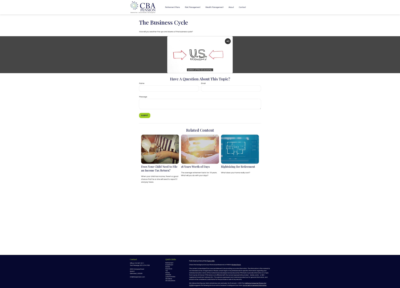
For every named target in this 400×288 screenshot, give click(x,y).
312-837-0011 (139, 263)
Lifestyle (168, 274)
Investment (169, 265)
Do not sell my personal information (254, 285)
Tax (166, 271)
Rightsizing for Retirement (238, 166)
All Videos (168, 278)
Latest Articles (170, 276)
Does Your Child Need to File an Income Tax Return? (159, 168)
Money (167, 272)
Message (143, 97)
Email (203, 83)
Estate (167, 267)
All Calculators (170, 280)
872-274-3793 (145, 265)
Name (141, 83)
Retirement (169, 263)
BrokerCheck (236, 264)
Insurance (168, 269)
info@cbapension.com (137, 277)
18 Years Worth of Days (195, 166)
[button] (172, 7)
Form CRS (210, 261)
